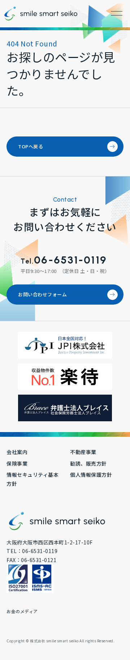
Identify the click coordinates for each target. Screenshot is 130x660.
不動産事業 (83, 451)
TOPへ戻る (30, 146)
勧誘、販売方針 (88, 463)
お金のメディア (22, 611)
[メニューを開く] (116, 13)
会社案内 (16, 451)
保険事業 (16, 463)
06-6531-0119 (70, 259)
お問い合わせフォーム (42, 294)
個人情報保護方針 (91, 474)
